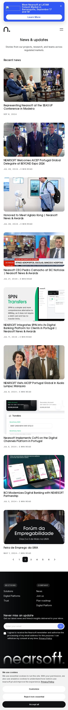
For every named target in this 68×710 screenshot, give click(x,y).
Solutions (8, 591)
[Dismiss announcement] (61, 6)
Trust (6, 600)
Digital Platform (44, 605)
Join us (40, 596)
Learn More (34, 17)
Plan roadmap (43, 600)
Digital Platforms (12, 596)
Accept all (34, 704)
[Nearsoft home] (7, 29)
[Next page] (54, 559)
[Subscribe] (61, 626)
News (39, 591)
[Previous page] (13, 559)
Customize (34, 689)
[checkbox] (5, 633)
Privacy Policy (45, 638)
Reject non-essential (34, 697)
